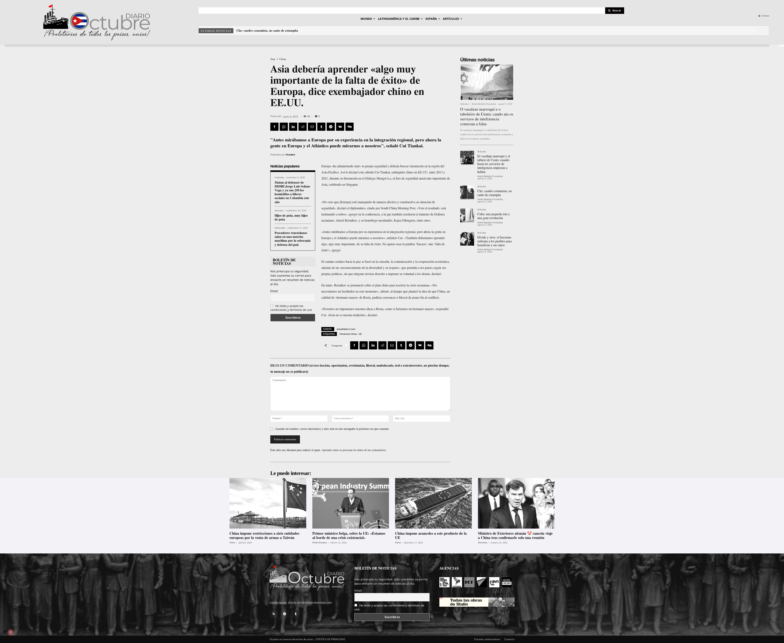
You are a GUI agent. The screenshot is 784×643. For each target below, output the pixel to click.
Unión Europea (319, 543)
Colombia (279, 177)
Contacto (509, 639)
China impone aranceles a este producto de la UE (431, 535)
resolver (401, 285)
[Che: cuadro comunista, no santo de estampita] (467, 192)
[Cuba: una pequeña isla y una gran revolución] (467, 215)
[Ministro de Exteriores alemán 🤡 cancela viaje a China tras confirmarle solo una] (516, 503)
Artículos (279, 211)
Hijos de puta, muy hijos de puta (291, 217)
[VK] (340, 127)
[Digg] (349, 127)
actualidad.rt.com (346, 328)
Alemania (482, 543)
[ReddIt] (302, 127)
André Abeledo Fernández (483, 104)
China (282, 59)
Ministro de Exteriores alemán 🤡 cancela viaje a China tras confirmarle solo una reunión (515, 535)
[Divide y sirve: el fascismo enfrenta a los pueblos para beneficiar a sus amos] (467, 239)
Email (274, 291)
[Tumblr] (321, 127)
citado (371, 208)
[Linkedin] (293, 127)
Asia (272, 59)
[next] (766, 30)
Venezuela (280, 228)
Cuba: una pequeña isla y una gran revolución (266, 30)
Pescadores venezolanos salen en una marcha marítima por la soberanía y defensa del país (293, 238)
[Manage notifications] (10, 632)
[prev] (760, 30)
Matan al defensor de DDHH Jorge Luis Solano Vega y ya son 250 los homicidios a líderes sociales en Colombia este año (292, 192)
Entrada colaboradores (487, 639)
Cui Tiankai (382, 172)
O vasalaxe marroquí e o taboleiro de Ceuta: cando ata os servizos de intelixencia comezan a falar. (486, 116)
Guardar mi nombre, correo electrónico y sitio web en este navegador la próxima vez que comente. (332, 428)
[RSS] (274, 614)
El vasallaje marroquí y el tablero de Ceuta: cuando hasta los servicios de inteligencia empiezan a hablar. (493, 164)
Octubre (290, 154)
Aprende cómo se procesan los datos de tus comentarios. (354, 450)
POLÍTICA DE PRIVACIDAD (330, 639)
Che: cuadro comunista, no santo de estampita (494, 193)
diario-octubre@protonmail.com (310, 602)
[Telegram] (331, 127)
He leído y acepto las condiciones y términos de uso (291, 308)
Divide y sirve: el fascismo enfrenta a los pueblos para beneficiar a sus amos (494, 241)
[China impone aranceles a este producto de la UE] (433, 503)
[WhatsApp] (284, 127)
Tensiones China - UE (350, 333)
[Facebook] (274, 127)
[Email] (312, 127)
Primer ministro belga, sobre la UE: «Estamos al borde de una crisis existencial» (348, 535)
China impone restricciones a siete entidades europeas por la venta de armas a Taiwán (264, 535)
